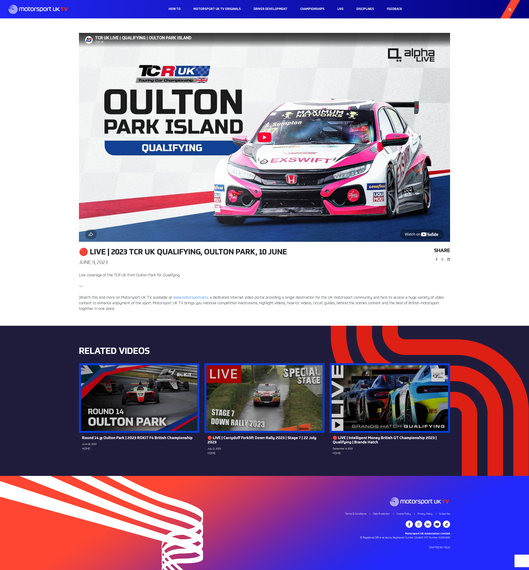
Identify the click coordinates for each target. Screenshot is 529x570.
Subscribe (444, 513)
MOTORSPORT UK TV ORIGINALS (217, 9)
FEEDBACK (394, 9)
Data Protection (381, 513)
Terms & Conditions (355, 513)
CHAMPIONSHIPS (312, 9)
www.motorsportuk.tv (190, 297)
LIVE (340, 9)
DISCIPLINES (365, 9)
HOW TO (175, 9)
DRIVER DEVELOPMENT (270, 9)
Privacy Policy (424, 513)
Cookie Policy (404, 513)
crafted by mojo (439, 547)
